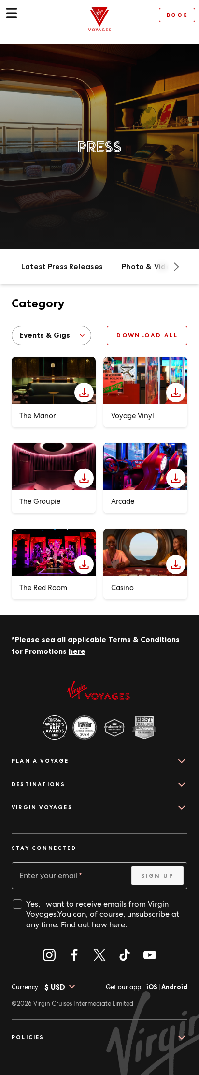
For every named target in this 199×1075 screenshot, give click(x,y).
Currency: (26, 987)
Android (174, 987)
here (77, 651)
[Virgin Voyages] (99, 19)
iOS (151, 987)
